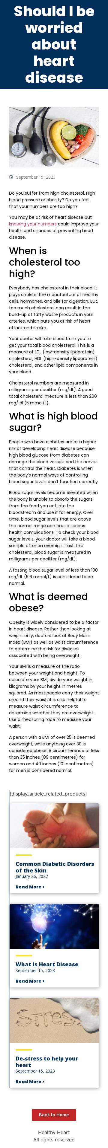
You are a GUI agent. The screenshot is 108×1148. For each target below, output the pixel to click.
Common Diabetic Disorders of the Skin (55, 867)
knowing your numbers (33, 224)
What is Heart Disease (47, 964)
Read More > (30, 887)
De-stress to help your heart (47, 1062)
